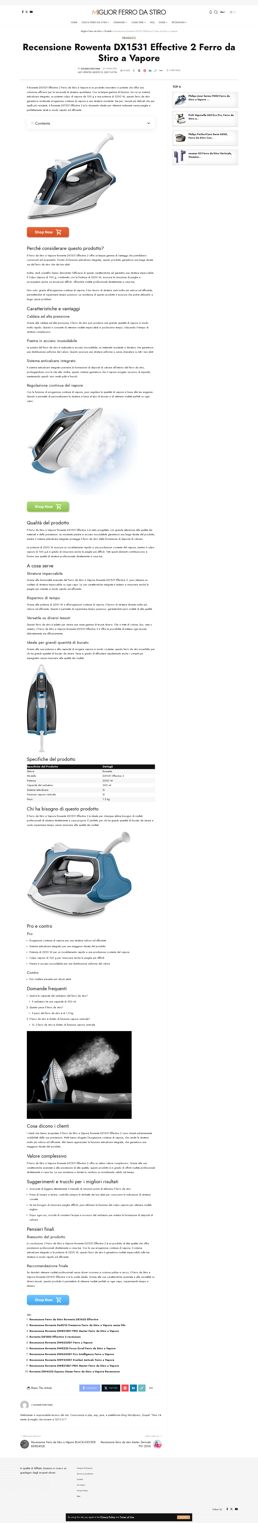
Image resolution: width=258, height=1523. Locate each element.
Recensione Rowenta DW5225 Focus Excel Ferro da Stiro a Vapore (72, 1348)
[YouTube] (31, 12)
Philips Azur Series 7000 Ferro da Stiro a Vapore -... (209, 97)
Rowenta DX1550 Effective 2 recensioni (55, 1337)
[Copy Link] (155, 70)
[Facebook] (22, 12)
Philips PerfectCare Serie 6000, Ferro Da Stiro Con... (208, 136)
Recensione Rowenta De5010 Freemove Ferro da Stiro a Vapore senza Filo (77, 1325)
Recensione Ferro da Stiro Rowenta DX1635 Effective (63, 1319)
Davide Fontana (90, 68)
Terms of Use (127, 1517)
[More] (160, 70)
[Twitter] (26, 12)
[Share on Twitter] (139, 70)
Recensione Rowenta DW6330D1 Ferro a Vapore (60, 1343)
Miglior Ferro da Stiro (129, 12)
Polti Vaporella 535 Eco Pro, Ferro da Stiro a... (211, 116)
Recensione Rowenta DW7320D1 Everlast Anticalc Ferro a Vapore (71, 1360)
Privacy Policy (107, 1517)
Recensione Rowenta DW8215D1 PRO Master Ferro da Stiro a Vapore (74, 1331)
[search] (216, 12)
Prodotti (128, 38)
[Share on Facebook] (133, 70)
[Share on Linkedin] (150, 70)
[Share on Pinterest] (144, 70)
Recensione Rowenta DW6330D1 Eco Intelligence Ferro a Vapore (71, 1354)
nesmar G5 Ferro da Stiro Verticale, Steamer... (210, 155)
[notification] (210, 12)
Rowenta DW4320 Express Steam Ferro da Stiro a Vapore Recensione (74, 1371)
